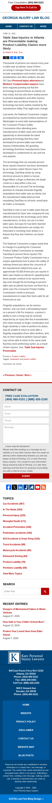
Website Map (26, 747)
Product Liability (18, 356)
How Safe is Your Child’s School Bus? (23, 622)
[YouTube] (37, 487)
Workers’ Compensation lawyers (20, 84)
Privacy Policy (26, 721)
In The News (12, 509)
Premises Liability (15, 568)
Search (45, 591)
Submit (26, 476)
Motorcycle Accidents (17, 550)
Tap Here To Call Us (26, 7)
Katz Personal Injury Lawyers (26, 791)
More (43, 26)
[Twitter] (14, 487)
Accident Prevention (17, 527)
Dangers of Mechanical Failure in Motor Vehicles (24, 611)
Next (28, 375)
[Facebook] (9, 487)
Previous (9, 375)
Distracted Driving (15, 556)
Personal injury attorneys (26, 80)
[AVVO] (32, 487)
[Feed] (43, 487)
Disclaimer (26, 730)
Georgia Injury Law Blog (26, 18)
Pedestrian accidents (17, 533)
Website (26, 713)
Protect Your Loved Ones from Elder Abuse (22, 633)
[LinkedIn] (20, 487)
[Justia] (26, 487)
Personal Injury (14, 515)
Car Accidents (13, 503)
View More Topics (12, 573)
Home (9, 26)
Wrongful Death (14, 521)
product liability (30, 359)
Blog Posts (26, 755)
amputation (14, 359)
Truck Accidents (14, 544)
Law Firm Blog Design (25, 799)
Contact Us (25, 26)
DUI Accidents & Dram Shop (21, 538)
